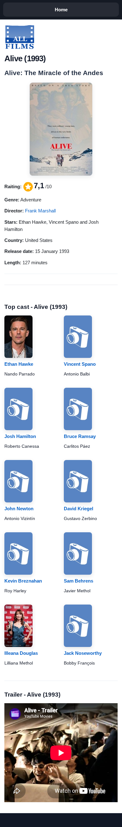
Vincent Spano (80, 364)
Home (61, 9)
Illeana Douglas (21, 653)
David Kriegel (78, 508)
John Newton (18, 508)
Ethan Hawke (18, 364)
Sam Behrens (78, 580)
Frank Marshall (40, 210)
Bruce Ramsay (80, 436)
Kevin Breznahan (23, 580)
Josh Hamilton (20, 436)
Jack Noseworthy (83, 653)
